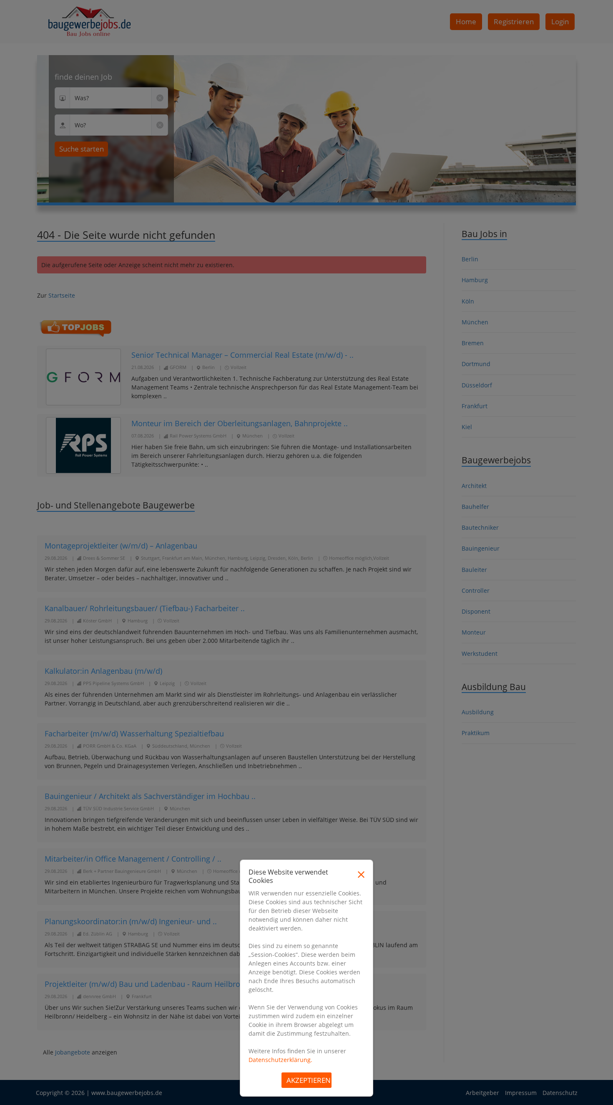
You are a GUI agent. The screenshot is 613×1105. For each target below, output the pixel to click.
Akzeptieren (308, 1080)
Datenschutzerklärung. (280, 1060)
